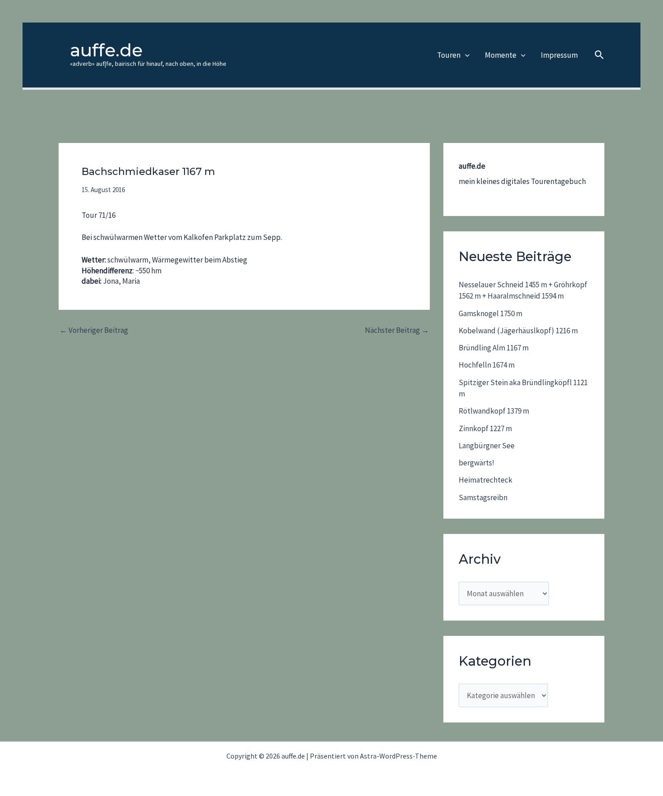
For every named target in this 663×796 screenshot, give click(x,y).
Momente (500, 55)
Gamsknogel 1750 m (490, 313)
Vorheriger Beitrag (94, 330)
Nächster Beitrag (397, 330)
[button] (465, 55)
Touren (448, 55)
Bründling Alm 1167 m (494, 348)
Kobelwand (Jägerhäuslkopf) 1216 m (518, 331)
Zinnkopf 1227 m (485, 428)
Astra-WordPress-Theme (398, 755)
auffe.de (106, 50)
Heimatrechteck (485, 480)
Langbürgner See (487, 446)
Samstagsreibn (483, 497)
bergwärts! (476, 463)
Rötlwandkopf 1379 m (494, 411)
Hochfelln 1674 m (487, 365)
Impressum (559, 55)
